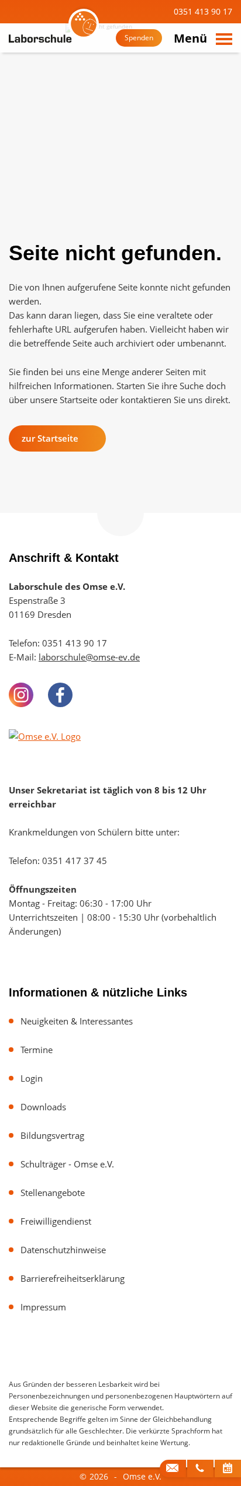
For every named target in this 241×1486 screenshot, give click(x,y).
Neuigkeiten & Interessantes (76, 1021)
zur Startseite (50, 438)
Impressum (43, 1307)
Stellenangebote (52, 1192)
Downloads (43, 1107)
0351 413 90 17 (201, 11)
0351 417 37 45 (74, 860)
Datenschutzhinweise (63, 1250)
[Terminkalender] (228, 1468)
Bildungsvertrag (52, 1135)
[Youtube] (99, 695)
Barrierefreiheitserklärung (72, 1278)
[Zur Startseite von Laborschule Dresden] (53, 39)
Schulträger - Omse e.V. (67, 1164)
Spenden (139, 38)
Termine (36, 1049)
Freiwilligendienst (55, 1221)
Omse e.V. (142, 1476)
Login (31, 1078)
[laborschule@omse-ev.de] (173, 1468)
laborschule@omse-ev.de (89, 657)
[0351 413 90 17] (200, 1468)
